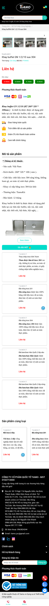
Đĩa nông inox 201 (26, 289)
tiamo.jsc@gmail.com (20, 533)
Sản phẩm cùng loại (14, 421)
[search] (44, 18)
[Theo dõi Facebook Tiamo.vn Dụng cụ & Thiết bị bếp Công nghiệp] (3, 539)
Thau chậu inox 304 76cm (29, 257)
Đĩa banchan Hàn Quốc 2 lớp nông (32, 384)
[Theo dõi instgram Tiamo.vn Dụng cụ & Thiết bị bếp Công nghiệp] (13, 539)
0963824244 (22, 529)
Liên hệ (8, 69)
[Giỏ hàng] (43, 7)
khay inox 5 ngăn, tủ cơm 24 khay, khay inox (17, 21)
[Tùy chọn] (43, 308)
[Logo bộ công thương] (14, 586)
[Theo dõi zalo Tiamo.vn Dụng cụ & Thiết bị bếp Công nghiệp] (8, 539)
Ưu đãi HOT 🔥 (24, 247)
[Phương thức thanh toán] (17, 96)
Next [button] (44, 35)
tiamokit (6, 54)
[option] (8, 42)
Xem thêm (24, 240)
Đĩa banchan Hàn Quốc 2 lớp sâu (31, 352)
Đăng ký (42, 562)
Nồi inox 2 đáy (9, 433)
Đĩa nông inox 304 (26, 320)
